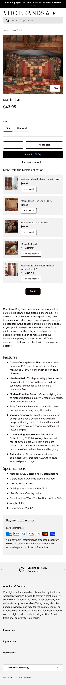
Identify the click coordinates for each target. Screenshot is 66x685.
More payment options (33, 162)
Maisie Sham (16, 30)
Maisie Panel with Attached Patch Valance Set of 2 (37, 267)
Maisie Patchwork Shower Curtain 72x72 (40, 179)
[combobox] (33, 20)
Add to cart (44, 145)
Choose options (31, 253)
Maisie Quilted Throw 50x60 (35, 222)
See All (33, 291)
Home (5, 30)
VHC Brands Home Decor (20, 677)
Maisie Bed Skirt (29, 244)
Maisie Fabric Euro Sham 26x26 (36, 200)
